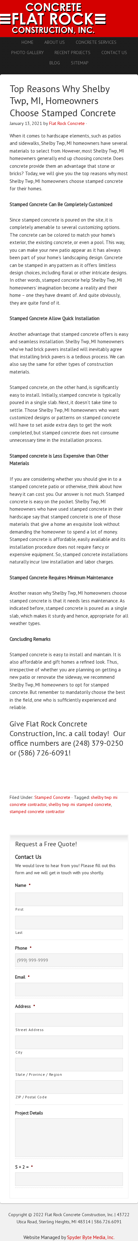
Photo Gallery (27, 52)
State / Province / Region (38, 1074)
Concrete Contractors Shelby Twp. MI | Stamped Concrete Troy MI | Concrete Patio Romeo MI (69, 18)
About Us (54, 42)
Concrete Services (96, 42)
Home (27, 42)
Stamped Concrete (52, 797)
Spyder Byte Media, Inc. (91, 1237)
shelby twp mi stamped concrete (79, 804)
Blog (54, 63)
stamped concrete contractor (37, 811)
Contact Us (114, 52)
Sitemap (80, 63)
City (18, 1052)
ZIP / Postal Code (31, 1096)
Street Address (29, 1029)
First (19, 909)
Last (19, 932)
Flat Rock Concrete (67, 123)
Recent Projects (73, 52)
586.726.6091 (108, 1222)
